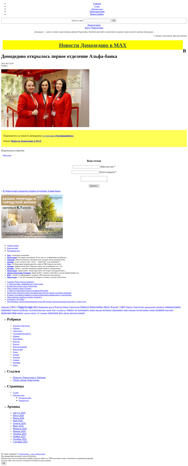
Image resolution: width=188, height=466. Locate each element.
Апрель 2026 (19, 423)
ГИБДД (13, 307)
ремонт (20, 313)
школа (66, 313)
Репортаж (16, 357)
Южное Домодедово (135, 307)
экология (73, 313)
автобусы (160, 307)
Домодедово (25, 306)
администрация (172, 307)
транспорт (53, 313)
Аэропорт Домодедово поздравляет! (20, 282)
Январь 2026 (19, 431)
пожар (152, 310)
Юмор (15, 365)
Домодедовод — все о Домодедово (32, 454)
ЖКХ (35, 307)
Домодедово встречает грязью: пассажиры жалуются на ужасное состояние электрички (39, 293)
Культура (58, 307)
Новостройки (97, 14)
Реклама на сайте (25, 398)
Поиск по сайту (77, 21)
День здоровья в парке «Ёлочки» (19, 288)
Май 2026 (18, 420)
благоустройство (20, 310)
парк (126, 310)
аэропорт (6, 309)
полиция (159, 310)
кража (92, 310)
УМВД (122, 307)
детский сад (61, 310)
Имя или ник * (107, 166)
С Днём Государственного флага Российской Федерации (27, 291)
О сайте (97, 6)
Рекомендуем (24, 401)
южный (81, 313)
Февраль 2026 (20, 428)
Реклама (16, 355)
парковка (132, 310)
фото (61, 313)
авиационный (150, 307)
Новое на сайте (12, 248)
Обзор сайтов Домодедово (26, 380)
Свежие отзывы (13, 245)
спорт (33, 313)
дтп (75, 310)
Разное (15, 352)
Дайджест (16, 328)
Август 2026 (19, 413)
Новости (84, 307)
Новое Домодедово (71, 307)
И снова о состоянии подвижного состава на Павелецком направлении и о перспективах (39, 295)
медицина (107, 310)
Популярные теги (13, 251)
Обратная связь (97, 9)
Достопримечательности (22, 334)
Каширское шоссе (46, 307)
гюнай (48, 310)
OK (3, 463)
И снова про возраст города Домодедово (22, 286)
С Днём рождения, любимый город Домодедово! (25, 284)
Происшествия (97, 11)
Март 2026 (18, 426)
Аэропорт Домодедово (21, 326)
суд (38, 313)
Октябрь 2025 (20, 439)
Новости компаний (20, 347)
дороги (70, 310)
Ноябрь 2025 (19, 436)
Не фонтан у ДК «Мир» (16, 299)
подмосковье (142, 310)
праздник (169, 310)
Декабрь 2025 (19, 434)
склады (27, 313)
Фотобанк (16, 363)
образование (117, 310)
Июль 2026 (18, 415)
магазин (99, 310)
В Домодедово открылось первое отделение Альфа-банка (32, 191)
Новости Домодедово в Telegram (29, 377)
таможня (43, 313)
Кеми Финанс (18, 339)
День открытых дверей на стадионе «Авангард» (24, 297)
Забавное (16, 336)
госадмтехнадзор (37, 310)
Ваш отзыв (7, 155)
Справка (16, 360)
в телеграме (58, 136)
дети (54, 310)
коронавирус (83, 310)
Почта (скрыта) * (107, 172)
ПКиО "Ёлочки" (111, 307)
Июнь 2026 (18, 418)
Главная (97, 3)
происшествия (9, 313)
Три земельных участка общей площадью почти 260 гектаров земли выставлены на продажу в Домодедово (46, 302)
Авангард (5, 307)
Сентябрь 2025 (20, 442)
